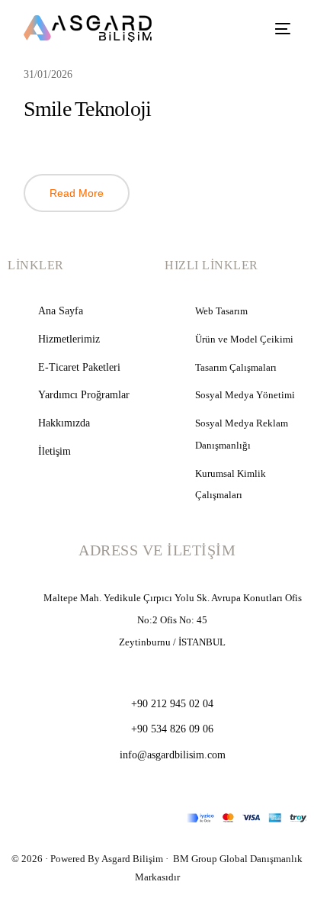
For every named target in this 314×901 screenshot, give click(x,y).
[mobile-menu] (277, 28)
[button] (77, 193)
